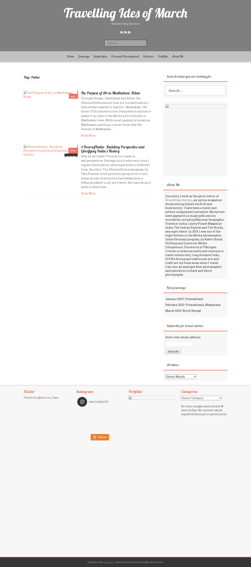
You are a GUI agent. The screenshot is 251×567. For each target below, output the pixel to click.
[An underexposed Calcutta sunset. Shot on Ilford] (110, 412)
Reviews (148, 56)
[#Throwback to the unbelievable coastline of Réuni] (110, 418)
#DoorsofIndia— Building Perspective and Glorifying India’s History (112, 149)
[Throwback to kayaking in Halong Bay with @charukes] (110, 429)
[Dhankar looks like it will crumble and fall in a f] (88, 423)
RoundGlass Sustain (179, 200)
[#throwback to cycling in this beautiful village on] (88, 429)
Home (70, 56)
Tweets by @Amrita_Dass (41, 397)
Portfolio (162, 56)
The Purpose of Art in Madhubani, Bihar (110, 93)
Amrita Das (71, 156)
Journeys (83, 56)
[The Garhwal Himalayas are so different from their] (88, 412)
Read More (88, 135)
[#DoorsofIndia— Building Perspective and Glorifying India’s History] (50, 150)
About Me (177, 56)
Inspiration (100, 56)
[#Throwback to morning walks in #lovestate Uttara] (88, 418)
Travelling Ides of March (125, 13)
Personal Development (125, 56)
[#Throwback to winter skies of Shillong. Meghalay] (110, 423)
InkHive (109, 562)
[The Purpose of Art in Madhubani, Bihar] (50, 94)
